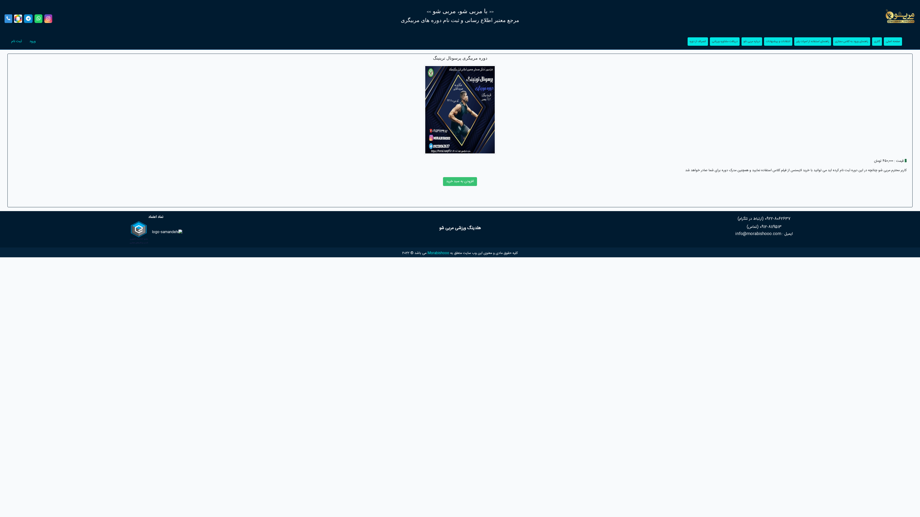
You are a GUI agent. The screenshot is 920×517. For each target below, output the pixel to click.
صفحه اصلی (892, 41)
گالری (876, 41)
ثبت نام (14, 41)
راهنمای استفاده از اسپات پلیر (811, 41)
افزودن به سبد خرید (460, 181)
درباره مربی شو (751, 41)
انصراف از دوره (697, 41)
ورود (31, 41)
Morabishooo (438, 253)
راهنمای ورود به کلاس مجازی (850, 41)
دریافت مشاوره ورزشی (724, 41)
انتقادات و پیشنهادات (777, 41)
